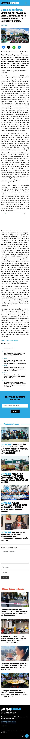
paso (8, 343)
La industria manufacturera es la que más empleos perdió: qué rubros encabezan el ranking (14, 354)
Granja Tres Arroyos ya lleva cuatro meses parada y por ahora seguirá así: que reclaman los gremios (15, 369)
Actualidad (6, 444)
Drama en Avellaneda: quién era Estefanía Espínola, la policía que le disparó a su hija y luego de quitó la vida (14, 666)
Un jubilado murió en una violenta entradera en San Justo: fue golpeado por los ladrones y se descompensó (15, 612)
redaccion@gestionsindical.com (8, 722)
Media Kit (4, 726)
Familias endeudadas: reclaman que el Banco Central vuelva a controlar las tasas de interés (14, 376)
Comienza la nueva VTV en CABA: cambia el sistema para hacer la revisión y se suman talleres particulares (13, 639)
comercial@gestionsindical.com (8, 721)
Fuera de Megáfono (11, 9)
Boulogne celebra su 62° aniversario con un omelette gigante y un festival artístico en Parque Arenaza (14, 693)
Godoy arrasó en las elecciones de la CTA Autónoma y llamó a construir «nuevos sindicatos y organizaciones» (15, 362)
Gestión (10, 3)
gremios (3, 343)
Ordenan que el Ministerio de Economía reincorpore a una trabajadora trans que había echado (14, 536)
